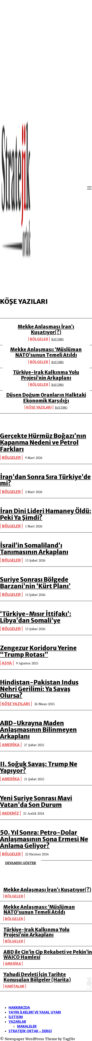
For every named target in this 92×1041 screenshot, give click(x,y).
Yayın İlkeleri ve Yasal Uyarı (35, 1012)
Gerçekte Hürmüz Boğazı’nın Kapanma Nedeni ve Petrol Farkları (43, 442)
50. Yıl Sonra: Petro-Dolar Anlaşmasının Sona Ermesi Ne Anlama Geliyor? (44, 839)
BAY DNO (57, 339)
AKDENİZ (10, 813)
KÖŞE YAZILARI (39, 407)
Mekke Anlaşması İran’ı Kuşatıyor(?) (46, 329)
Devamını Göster (20, 862)
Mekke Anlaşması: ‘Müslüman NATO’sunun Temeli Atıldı (46, 352)
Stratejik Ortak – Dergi (30, 1031)
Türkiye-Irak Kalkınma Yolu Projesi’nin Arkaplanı (46, 375)
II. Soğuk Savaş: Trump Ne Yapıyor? (38, 767)
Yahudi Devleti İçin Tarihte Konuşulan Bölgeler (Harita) (37, 977)
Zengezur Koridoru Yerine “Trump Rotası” (38, 651)
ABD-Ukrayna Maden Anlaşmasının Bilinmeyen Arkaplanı (38, 729)
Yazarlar (17, 1021)
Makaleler (27, 1026)
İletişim (16, 1017)
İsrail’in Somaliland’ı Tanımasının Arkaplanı (34, 549)
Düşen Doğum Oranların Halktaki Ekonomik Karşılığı (46, 397)
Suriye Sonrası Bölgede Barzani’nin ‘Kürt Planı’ (35, 583)
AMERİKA (11, 744)
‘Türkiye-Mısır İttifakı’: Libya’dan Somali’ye (35, 617)
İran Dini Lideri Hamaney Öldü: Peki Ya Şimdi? (45, 514)
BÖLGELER (39, 339)
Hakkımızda (19, 1007)
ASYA (7, 663)
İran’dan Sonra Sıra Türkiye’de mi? (45, 480)
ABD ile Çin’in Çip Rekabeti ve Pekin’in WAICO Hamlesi (47, 954)
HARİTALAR (14, 986)
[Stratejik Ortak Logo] (16, 188)
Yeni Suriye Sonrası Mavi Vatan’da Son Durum (36, 801)
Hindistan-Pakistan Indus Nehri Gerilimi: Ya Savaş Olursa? (39, 688)
